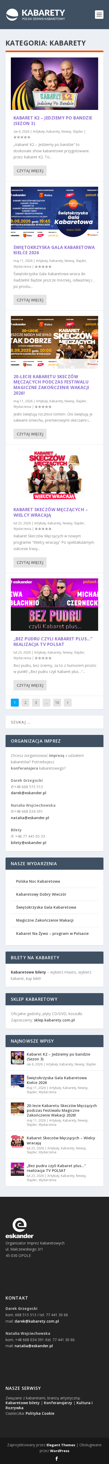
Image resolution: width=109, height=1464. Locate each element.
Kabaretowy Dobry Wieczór (41, 894)
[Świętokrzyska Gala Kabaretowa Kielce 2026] (54, 213)
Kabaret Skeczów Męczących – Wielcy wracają (50, 512)
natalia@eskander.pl (30, 817)
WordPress (59, 1450)
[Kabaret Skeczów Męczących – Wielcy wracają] (54, 476)
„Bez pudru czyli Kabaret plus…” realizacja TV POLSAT (53, 641)
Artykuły (39, 131)
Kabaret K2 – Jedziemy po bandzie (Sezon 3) (52, 120)
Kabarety (53, 131)
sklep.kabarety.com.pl (54, 1020)
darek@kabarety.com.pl (37, 1321)
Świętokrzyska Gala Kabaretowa (46, 907)
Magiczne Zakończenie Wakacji (45, 920)
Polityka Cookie (40, 1413)
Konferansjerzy (58, 1402)
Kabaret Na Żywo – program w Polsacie (52, 933)
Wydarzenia (22, 266)
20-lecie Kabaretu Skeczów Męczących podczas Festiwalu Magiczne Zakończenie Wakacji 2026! (51, 385)
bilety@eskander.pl (28, 842)
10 (57, 702)
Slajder (78, 131)
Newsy (66, 131)
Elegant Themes (61, 1445)
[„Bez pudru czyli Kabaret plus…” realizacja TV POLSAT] (54, 604)
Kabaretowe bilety (23, 1402)
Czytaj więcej (30, 170)
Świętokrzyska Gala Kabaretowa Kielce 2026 (54, 250)
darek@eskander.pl (28, 792)
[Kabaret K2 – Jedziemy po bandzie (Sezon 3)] (54, 83)
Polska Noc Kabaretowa (38, 881)
